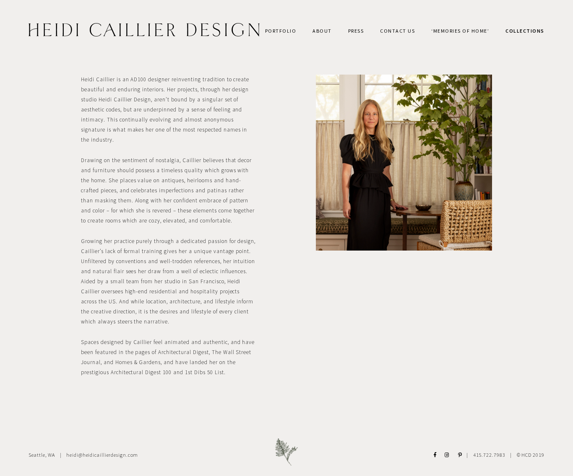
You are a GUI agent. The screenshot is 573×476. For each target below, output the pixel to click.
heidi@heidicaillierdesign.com (102, 455)
